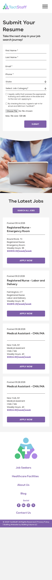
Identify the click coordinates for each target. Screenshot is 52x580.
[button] (44, 6)
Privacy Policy (43, 522)
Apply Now (26, 260)
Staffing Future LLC (29, 524)
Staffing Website (11, 524)
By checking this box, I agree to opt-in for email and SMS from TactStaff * (25, 104)
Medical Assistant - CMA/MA (26, 333)
